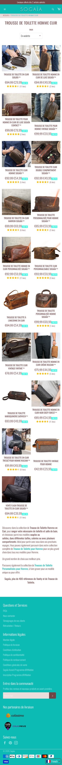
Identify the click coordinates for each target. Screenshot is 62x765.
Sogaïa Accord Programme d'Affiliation (18, 670)
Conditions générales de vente (15, 665)
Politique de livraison (11, 645)
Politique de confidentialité (13, 655)
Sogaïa (12, 751)
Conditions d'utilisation (12, 650)
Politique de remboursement (14, 660)
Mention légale (9, 640)
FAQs (5, 610)
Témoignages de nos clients (14, 621)
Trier (31, 30)
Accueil (6, 15)
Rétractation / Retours (12, 625)
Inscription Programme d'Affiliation (17, 675)
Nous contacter (9, 616)
